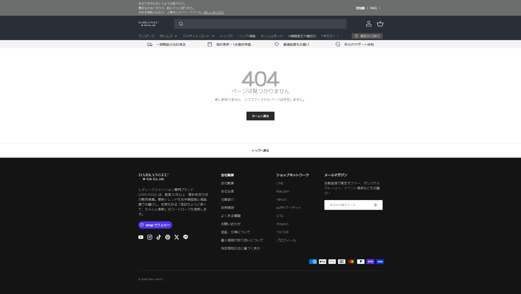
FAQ (373, 8)
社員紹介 (227, 199)
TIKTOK (282, 231)
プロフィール (286, 240)
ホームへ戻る (260, 116)
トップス (226, 35)
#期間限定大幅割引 (302, 35)
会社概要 (227, 183)
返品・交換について (235, 231)
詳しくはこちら (214, 12)
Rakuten (282, 191)
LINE (280, 183)
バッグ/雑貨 (247, 35)
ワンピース (146, 35)
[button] (380, 23)
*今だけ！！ (330, 35)
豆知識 (360, 8)
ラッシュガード (271, 35)
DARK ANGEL (156, 279)
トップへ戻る (260, 150)
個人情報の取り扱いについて (242, 240)
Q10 (279, 215)
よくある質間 (231, 215)
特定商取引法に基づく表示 (240, 248)
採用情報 (227, 207)
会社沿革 (227, 191)
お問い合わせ (231, 223)
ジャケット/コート (196, 35)
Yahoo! (281, 199)
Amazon (282, 223)
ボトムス (166, 35)
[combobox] (260, 24)
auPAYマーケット (289, 207)
